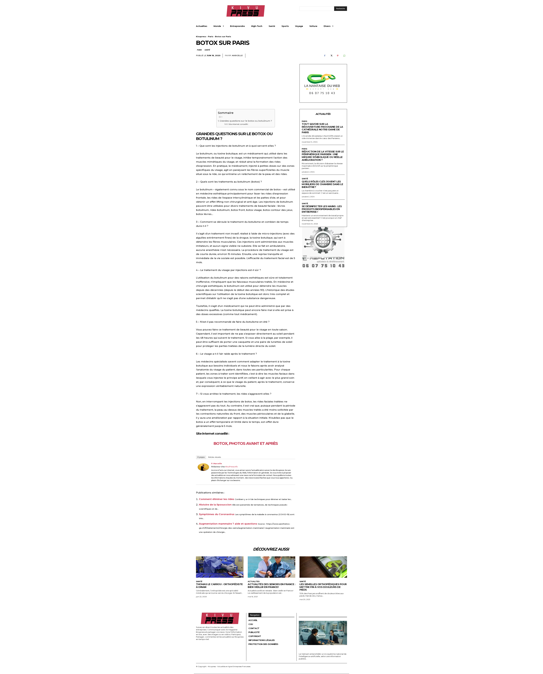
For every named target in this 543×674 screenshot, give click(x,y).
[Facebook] (324, 56)
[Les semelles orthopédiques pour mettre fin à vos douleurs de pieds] (323, 567)
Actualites (253, 582)
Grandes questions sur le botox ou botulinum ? (246, 120)
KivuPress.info (232, 467)
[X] (331, 56)
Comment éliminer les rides (216, 499)
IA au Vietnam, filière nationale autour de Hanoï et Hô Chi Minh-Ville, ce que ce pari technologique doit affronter (321, 648)
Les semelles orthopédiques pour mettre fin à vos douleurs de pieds (323, 587)
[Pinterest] (338, 56)
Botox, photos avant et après (246, 443)
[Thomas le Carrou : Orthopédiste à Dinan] (220, 567)
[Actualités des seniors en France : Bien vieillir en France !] (271, 567)
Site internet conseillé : (238, 124)
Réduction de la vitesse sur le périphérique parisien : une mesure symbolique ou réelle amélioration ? (323, 155)
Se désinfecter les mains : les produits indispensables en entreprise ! (322, 209)
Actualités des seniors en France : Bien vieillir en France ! (271, 585)
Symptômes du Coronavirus (216, 514)
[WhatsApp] (344, 56)
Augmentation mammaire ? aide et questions (228, 523)
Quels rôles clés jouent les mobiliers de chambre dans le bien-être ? (322, 184)
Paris (210, 36)
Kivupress (201, 36)
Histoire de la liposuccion (215, 504)
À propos (201, 457)
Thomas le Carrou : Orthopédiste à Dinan (219, 585)
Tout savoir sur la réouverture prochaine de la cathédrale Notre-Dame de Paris (322, 128)
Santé (207, 50)
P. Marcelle (236, 55)
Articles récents (214, 457)
